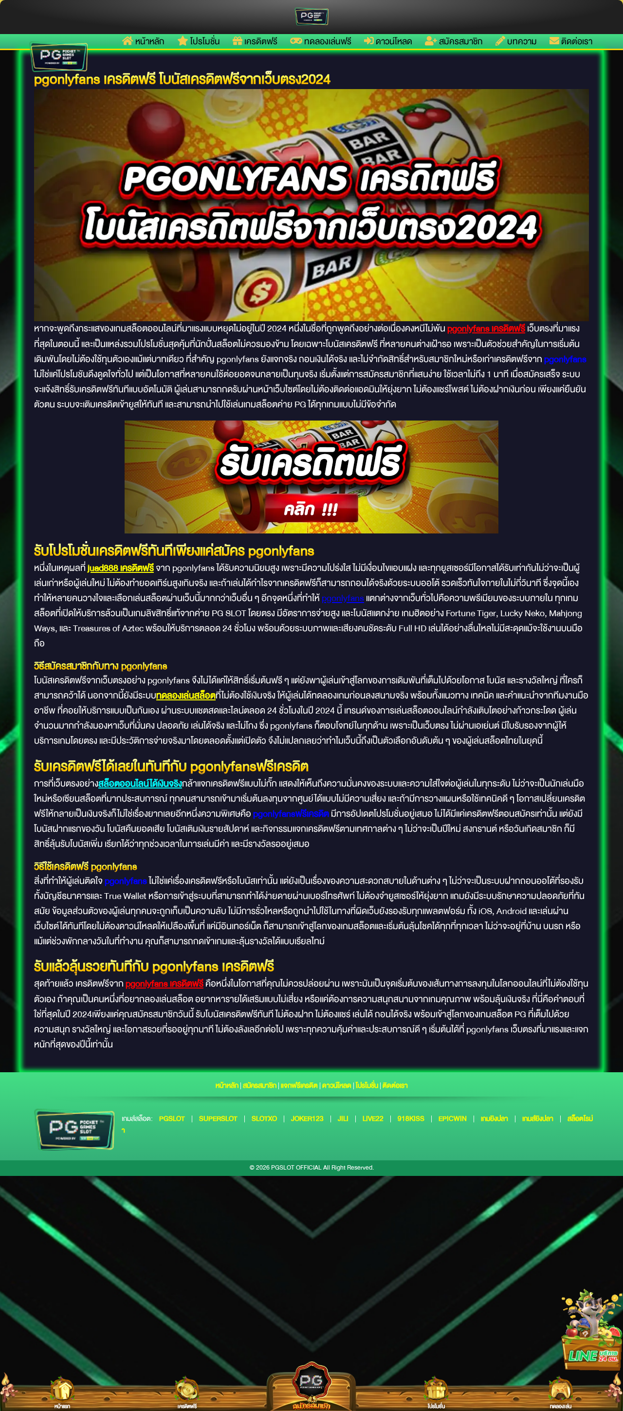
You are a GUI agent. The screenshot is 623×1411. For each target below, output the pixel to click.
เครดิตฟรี (259, 41)
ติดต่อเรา (575, 41)
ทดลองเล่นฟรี (326, 41)
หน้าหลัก (149, 41)
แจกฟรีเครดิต (299, 1085)
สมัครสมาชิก (460, 41)
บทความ (521, 41)
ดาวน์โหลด (393, 41)
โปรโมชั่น (204, 41)
